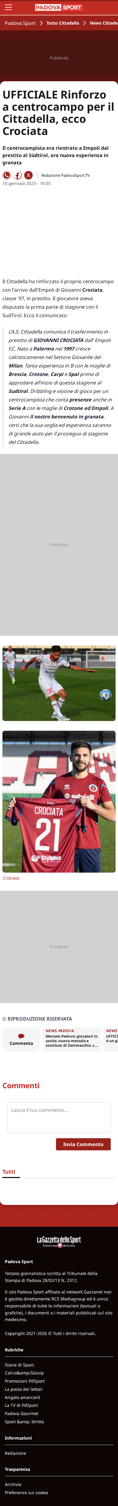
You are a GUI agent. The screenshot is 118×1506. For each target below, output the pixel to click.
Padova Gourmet (21, 1413)
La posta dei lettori (24, 1389)
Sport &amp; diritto (24, 1421)
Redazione (15, 1453)
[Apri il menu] (8, 7)
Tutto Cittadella (63, 23)
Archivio (13, 1484)
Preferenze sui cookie (26, 1492)
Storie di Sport (19, 1365)
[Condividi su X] (28, 175)
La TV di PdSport (21, 1405)
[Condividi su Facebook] (17, 175)
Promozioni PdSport (25, 1381)
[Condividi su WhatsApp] (6, 175)
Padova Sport (20, 23)
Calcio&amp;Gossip (24, 1373)
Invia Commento (83, 1144)
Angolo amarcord (22, 1397)
